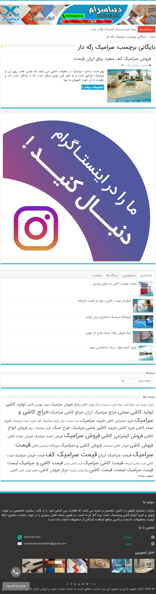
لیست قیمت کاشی (107, 469)
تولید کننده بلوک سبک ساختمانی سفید (112, 347)
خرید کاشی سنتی (101, 427)
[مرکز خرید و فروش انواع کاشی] (78, 14)
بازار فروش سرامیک (65, 404)
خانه (152, 37)
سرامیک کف (133, 65)
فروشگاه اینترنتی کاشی (45, 446)
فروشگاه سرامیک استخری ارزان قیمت (108, 317)
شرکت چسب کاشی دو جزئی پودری (115, 283)
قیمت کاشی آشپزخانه (134, 463)
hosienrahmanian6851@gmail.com (45, 543)
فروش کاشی (141, 445)
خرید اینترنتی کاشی (119, 420)
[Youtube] (75, 584)
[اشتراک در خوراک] (2, 46)
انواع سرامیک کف (144, 405)
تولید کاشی (15, 404)
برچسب (97, 275)
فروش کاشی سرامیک (116, 446)
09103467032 (32, 537)
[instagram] (67, 584)
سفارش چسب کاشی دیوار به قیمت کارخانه (104, 301)
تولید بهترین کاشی (38, 404)
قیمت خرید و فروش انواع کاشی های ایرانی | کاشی (34, 589)
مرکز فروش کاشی (53, 470)
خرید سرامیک (92, 420)
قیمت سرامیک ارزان (114, 455)
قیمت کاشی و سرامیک (41, 463)
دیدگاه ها (112, 275)
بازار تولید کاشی (90, 404)
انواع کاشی (129, 405)
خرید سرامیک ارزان (69, 421)
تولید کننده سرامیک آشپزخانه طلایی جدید (113, 29)
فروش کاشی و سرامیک (81, 445)
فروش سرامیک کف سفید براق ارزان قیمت (112, 59)
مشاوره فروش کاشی (28, 470)
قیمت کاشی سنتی (73, 463)
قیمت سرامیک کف (71, 455)
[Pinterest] (83, 584)
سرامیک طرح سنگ (68, 428)
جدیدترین (146, 275)
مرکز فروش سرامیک (78, 470)
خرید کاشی (126, 428)
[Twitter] (87, 584)
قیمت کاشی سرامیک (103, 463)
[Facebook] (91, 584)
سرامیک (144, 65)
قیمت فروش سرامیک (29, 455)
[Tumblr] (71, 584)
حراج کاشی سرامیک (66, 412)
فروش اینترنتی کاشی (122, 436)
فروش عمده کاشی (20, 436)
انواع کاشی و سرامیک (111, 405)
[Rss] (94, 584)
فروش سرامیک (82, 435)
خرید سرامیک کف (48, 421)
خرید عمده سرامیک (24, 421)
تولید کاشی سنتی (135, 412)
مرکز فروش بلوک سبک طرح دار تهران (108, 333)
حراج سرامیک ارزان (100, 412)
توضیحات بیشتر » (92, 87)
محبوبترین (128, 275)
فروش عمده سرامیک (48, 436)
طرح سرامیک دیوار (39, 428)
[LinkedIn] (79, 584)
